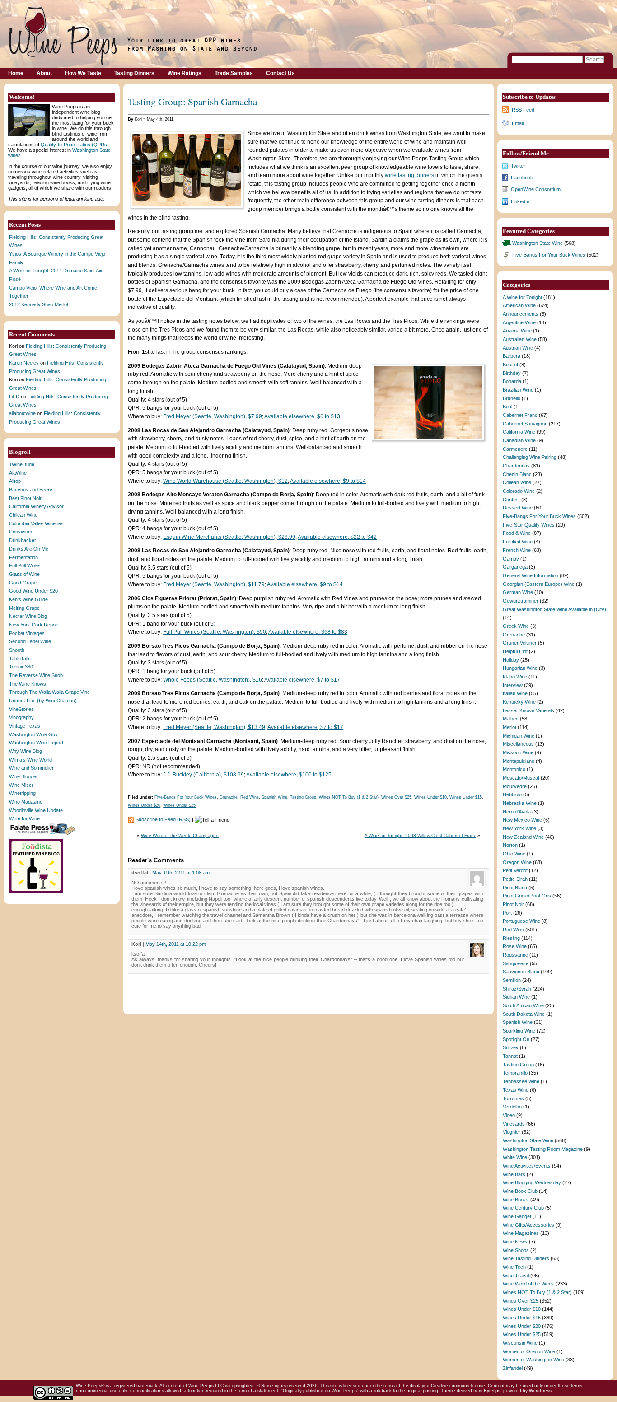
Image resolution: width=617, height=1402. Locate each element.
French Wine (517, 550)
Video (509, 1115)
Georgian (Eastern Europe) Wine (539, 584)
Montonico (514, 769)
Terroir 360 (21, 666)
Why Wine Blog (25, 751)
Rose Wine (515, 946)
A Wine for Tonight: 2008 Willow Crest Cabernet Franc (420, 835)
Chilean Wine (23, 515)
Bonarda (512, 381)
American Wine (519, 305)
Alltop (15, 481)
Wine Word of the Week (528, 1283)
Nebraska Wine (520, 803)
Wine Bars (514, 1174)
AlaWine (18, 473)
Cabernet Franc (520, 415)
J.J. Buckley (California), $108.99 (203, 774)
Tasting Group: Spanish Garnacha (192, 101)
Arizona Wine (517, 330)
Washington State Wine (537, 243)
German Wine (518, 592)
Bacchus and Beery (30, 489)
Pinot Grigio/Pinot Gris (527, 895)
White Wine (515, 1157)
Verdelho (512, 1106)
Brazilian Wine (518, 390)
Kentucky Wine (519, 702)
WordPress (540, 1390)
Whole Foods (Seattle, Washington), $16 (212, 680)
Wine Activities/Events (527, 1165)
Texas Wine (515, 1090)
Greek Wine (516, 626)
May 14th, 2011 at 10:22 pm (175, 944)
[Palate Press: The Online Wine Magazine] (44, 834)
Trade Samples (234, 73)
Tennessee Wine (521, 1081)
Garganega (515, 567)
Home (15, 73)
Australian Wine (520, 339)
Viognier (511, 1132)
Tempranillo (515, 1072)
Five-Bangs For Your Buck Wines (185, 797)
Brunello (511, 398)
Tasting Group (303, 797)
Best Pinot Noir (25, 498)
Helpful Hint (515, 651)
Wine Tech (514, 1267)
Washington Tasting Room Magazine (543, 1149)
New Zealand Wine (523, 837)
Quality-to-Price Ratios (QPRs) (75, 144)
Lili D (14, 396)
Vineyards (514, 1123)
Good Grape (23, 582)
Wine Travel (516, 1275)
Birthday (512, 373)
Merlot (509, 727)
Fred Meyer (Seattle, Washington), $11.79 (214, 584)
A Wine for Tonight (522, 297)
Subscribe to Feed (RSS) (163, 819)
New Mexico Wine (522, 820)
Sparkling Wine (519, 1030)
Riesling (511, 938)
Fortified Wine (518, 541)
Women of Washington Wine (533, 1359)
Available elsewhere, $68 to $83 (307, 632)
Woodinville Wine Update (36, 810)
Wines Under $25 (179, 805)
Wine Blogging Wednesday (532, 1182)
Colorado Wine (519, 491)
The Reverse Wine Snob (36, 675)
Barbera (511, 356)
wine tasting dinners (409, 175)
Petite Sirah (515, 879)
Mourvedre (515, 786)
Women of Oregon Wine (529, 1351)
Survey (511, 1047)
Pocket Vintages (27, 633)
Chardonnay (516, 465)
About (44, 73)
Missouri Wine (518, 752)
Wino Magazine (25, 801)
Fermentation (23, 557)
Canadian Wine (519, 440)
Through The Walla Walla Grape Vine (49, 692)
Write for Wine (24, 818)
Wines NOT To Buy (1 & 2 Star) (349, 797)
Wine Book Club (520, 1191)
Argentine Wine (519, 322)
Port (507, 913)
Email (518, 123)
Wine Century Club (523, 1207)
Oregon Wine (517, 862)
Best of (510, 364)
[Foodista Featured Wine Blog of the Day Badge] (37, 892)
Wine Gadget (517, 1216)
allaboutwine (22, 413)
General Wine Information (530, 575)
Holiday (511, 660)
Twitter (518, 165)
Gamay (511, 558)
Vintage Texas (24, 726)
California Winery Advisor (36, 506)
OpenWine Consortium (536, 189)
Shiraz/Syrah (517, 988)
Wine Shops (516, 1250)
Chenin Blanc (517, 474)
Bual (507, 406)
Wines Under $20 (144, 805)
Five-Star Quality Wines (529, 525)
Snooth (16, 650)
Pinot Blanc (515, 887)
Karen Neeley (24, 362)
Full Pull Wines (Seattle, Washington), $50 (214, 632)
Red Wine (249, 797)
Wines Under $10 (430, 797)
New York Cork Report (34, 624)
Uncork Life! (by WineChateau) (43, 700)
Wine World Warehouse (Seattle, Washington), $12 (225, 481)
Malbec (511, 718)
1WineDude (21, 464)
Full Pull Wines (25, 565)
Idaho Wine (515, 676)
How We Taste (83, 73)
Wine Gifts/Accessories (528, 1225)
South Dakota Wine (524, 1014)
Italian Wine (515, 693)
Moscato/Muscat (521, 777)
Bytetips (492, 1390)
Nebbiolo (512, 794)
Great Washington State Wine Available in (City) (554, 609)
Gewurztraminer (520, 600)
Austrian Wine (518, 347)
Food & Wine (517, 533)
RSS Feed (523, 109)
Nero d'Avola (517, 811)
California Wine (519, 432)
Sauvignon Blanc (521, 971)
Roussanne (515, 955)
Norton (510, 845)
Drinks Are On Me (28, 548)
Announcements (520, 314)
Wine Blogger (23, 776)
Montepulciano (518, 761)
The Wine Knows (27, 684)
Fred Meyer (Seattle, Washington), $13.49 (214, 727)
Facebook (522, 177)
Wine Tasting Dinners (526, 1258)
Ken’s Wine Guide (28, 599)
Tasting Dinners (134, 73)
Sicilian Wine (516, 997)
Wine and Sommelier (31, 768)
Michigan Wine (518, 735)
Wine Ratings (184, 73)
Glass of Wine (24, 574)
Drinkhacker (22, 540)
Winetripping (22, 793)
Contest (511, 499)
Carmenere (515, 449)
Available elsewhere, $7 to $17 (302, 680)
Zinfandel (513, 1368)
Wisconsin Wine (520, 1343)
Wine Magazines (521, 1233)
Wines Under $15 (465, 797)
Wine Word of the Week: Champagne (180, 835)
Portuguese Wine (521, 921)
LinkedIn (520, 201)
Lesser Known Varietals (528, 710)
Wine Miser (21, 785)
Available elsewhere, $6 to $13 (302, 416)
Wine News (515, 1241)
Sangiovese (515, 963)
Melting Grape (24, 608)
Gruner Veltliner (520, 642)
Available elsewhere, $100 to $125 (289, 774)
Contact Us (280, 73)
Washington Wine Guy (33, 734)
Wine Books (516, 1199)
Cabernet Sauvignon (525, 423)
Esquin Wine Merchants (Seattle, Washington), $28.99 (229, 537)
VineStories (21, 709)
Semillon (512, 980)
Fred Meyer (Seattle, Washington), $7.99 (212, 416)
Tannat (510, 1056)
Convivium (20, 531)
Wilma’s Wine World (30, 759)
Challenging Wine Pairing (529, 457)
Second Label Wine (30, 641)
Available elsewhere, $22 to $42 (337, 537)
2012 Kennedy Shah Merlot (38, 304)
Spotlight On (516, 1039)
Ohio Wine (514, 853)
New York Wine (519, 828)
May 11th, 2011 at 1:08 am (181, 872)
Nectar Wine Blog (28, 616)
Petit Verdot (515, 870)
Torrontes (513, 1098)
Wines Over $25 (396, 797)
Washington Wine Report (36, 742)
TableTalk (19, 658)
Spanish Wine (274, 797)
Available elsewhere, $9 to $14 (328, 481)
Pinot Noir (513, 904)
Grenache (229, 797)
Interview (513, 685)
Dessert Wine (518, 507)
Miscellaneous (518, 744)
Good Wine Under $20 (33, 591)
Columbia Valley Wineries (36, 523)
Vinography (21, 717)
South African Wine (523, 1005)
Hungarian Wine (520, 668)
